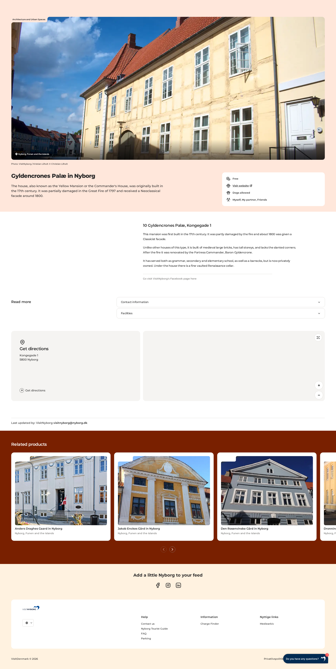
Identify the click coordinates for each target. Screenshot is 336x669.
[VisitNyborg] (30, 608)
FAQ (143, 633)
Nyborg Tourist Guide (154, 628)
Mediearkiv (267, 623)
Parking (146, 638)
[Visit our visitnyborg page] (158, 585)
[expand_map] (318, 337)
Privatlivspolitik (273, 658)
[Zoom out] (319, 395)
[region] (234, 366)
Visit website (241, 185)
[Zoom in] (319, 385)
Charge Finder (210, 623)
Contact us (148, 623)
